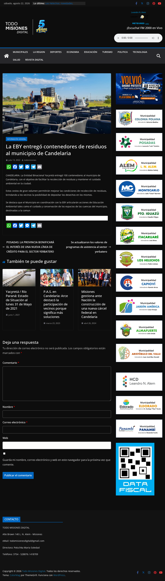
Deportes (56, 51)
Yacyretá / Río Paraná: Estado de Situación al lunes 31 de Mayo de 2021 (19, 300)
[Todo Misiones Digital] (6, 56)
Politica (123, 51)
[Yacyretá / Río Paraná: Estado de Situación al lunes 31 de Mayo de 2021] (19, 271)
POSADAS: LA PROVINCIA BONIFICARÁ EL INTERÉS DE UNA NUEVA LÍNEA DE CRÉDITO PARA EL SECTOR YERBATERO (30, 246)
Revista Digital (34, 59)
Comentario (11, 363)
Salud (16, 59)
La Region (39, 51)
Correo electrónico (15, 422)
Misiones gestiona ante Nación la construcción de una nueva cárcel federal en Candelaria (94, 304)
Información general (16, 139)
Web (5, 438)
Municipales (20, 51)
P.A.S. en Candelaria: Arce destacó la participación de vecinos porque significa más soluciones (56, 304)
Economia (73, 51)
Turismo (107, 51)
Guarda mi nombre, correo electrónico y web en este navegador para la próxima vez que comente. (56, 462)
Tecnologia (140, 51)
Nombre (9, 407)
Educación (90, 51)
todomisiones (30, 160)
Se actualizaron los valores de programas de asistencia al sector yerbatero (86, 246)
